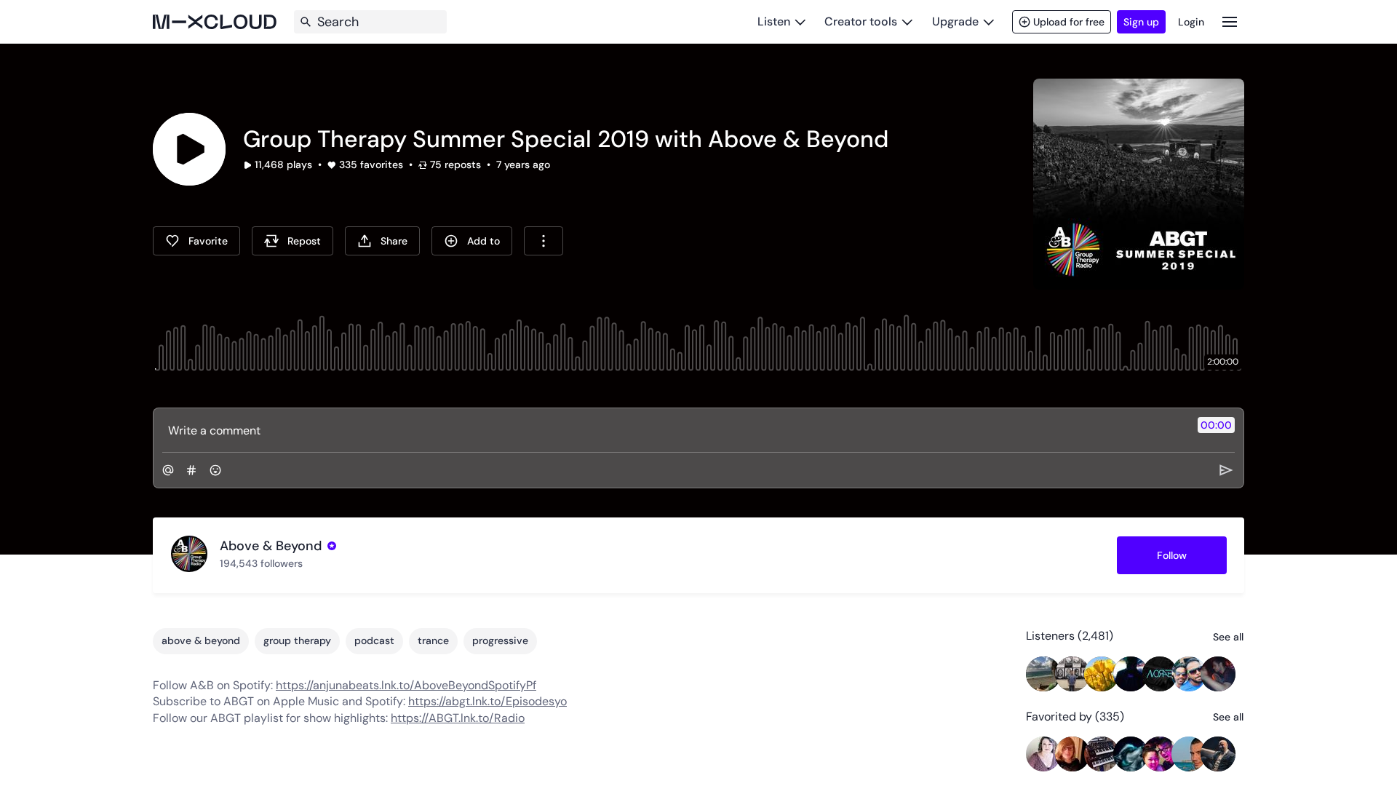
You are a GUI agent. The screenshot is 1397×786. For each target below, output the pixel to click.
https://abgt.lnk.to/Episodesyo (487, 701)
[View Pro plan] (331, 545)
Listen (773, 21)
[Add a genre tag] (191, 470)
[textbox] (674, 430)
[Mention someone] (168, 470)
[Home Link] (214, 22)
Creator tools (860, 21)
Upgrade (955, 21)
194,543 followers (261, 563)
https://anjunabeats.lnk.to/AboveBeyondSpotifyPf (406, 685)
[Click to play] (189, 149)
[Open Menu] (1229, 21)
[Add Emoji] (215, 470)
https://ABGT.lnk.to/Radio (458, 718)
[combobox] (543, 240)
